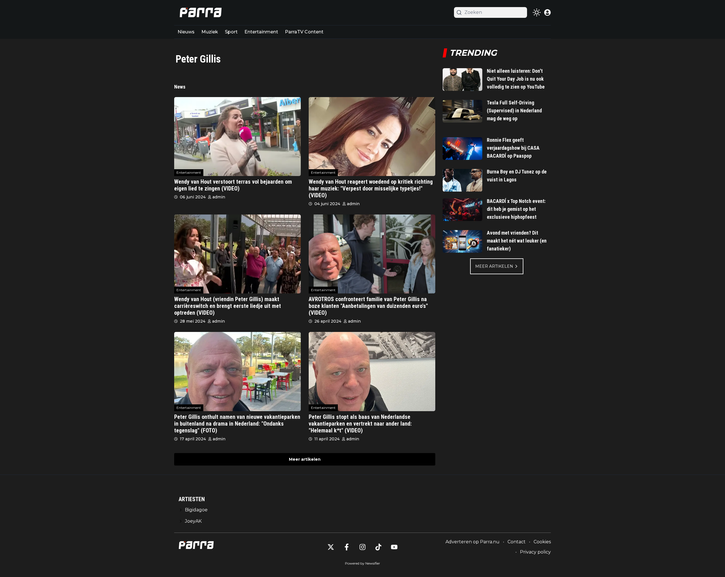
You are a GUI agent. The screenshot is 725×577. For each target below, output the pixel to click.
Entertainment (261, 32)
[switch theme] (537, 12)
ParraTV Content (304, 32)
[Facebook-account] (346, 547)
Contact (517, 541)
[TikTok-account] (378, 547)
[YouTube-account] (394, 547)
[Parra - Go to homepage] (199, 13)
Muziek (209, 32)
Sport (231, 32)
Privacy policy (535, 552)
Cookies (542, 541)
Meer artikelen (305, 459)
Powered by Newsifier (362, 563)
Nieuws (186, 32)
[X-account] (330, 547)
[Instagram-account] (362, 547)
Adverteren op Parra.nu (472, 541)
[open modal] (547, 12)
